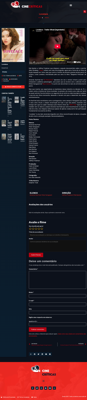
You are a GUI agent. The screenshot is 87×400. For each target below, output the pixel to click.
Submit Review (36, 255)
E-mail (31, 301)
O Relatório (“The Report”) (23, 137)
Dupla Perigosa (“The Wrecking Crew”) (11, 138)
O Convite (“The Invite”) (10, 123)
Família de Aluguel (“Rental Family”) (23, 101)
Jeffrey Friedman (67, 195)
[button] (71, 5)
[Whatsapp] (54, 388)
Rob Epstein (77, 195)
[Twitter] (37, 388)
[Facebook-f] (32, 388)
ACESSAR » (23, 124)
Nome (31, 292)
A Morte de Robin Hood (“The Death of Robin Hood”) (10, 105)
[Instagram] (41, 388)
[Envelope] (50, 388)
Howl (41, 70)
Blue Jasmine (47, 84)
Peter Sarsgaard (47, 195)
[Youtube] (45, 388)
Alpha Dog (72, 105)
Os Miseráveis (48, 80)
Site (30, 309)
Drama (47, 17)
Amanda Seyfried (35, 195)
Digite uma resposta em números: (40, 317)
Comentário (33, 269)
